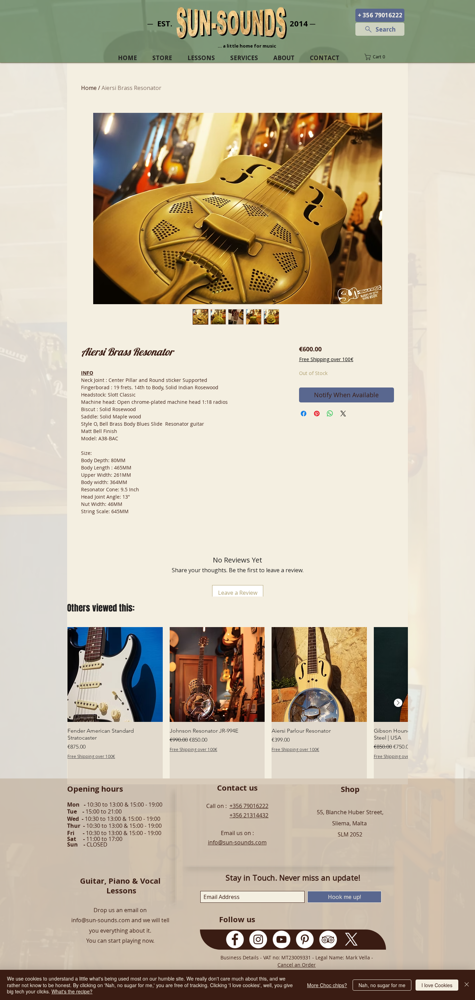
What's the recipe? (71, 991)
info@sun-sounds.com (237, 842)
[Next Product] (398, 703)
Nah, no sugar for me (382, 985)
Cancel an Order (296, 964)
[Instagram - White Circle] (258, 939)
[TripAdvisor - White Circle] (328, 939)
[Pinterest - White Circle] (305, 939)
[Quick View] (115, 674)
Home (89, 88)
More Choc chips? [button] (327, 985)
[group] (237, 703)
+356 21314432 (249, 815)
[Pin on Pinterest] (317, 413)
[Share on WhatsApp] (330, 413)
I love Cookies (436, 985)
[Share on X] (343, 413)
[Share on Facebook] (303, 413)
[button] (379, 57)
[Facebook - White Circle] (235, 939)
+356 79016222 (249, 806)
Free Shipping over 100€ (326, 359)
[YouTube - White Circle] (281, 939)
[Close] (466, 984)
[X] (351, 939)
